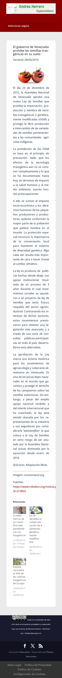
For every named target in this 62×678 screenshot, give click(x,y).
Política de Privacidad (38, 665)
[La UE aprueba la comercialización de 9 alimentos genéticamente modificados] (35, 510)
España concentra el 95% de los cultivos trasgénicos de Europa (19, 575)
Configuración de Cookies (29, 674)
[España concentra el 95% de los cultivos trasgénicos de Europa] (19, 561)
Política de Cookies (29, 669)
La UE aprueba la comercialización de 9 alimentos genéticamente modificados (35, 528)
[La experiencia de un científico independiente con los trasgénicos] (19, 510)
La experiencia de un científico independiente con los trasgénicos (19, 525)
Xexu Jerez (25, 652)
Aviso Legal (14, 665)
